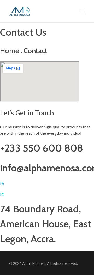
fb (2, 183)
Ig (2, 193)
